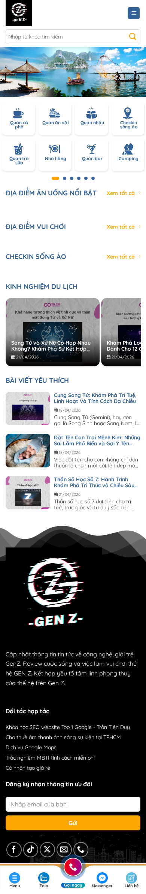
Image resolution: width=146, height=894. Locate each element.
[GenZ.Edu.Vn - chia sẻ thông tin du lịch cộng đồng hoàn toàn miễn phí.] (38, 13)
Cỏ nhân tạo (20, 768)
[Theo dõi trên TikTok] (31, 849)
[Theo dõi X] (47, 849)
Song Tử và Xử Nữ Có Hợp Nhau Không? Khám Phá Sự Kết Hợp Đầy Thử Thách (51, 346)
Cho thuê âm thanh (29, 737)
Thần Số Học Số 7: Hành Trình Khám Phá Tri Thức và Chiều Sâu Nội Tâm (94, 482)
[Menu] (134, 13)
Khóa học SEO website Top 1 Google (49, 727)
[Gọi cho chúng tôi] (81, 849)
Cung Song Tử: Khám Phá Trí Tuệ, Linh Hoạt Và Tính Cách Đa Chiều (95, 398)
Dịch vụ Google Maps (31, 747)
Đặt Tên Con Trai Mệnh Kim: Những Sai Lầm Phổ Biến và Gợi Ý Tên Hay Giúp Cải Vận (97, 440)
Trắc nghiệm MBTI (27, 757)
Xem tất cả (121, 193)
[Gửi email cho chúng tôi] (64, 849)
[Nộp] (132, 36)
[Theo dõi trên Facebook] (14, 849)
